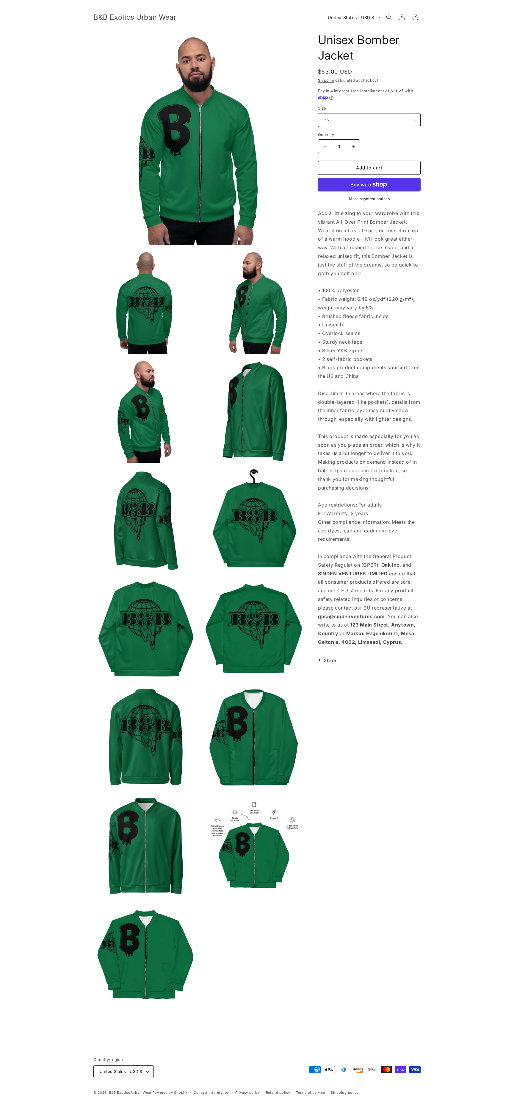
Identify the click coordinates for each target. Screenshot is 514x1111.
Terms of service (310, 1092)
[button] (389, 17)
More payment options (369, 199)
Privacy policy (247, 1092)
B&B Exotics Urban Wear (130, 1092)
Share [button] (330, 660)
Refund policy (278, 1092)
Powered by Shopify (170, 1092)
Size (322, 108)
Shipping (326, 80)
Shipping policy (345, 1092)
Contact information (211, 1092)
